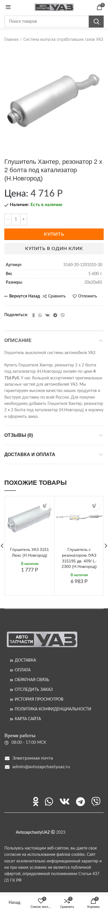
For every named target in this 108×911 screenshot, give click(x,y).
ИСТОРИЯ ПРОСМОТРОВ (39, 699)
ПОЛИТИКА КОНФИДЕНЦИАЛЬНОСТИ (53, 709)
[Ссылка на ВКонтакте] (47, 315)
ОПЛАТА (23, 670)
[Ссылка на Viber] (63, 315)
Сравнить (57, 296)
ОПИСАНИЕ (18, 340)
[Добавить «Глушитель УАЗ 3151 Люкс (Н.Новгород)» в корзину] (45, 506)
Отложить (87, 296)
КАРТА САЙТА (28, 719)
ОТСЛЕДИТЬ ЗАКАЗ (34, 690)
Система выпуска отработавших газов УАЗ (63, 40)
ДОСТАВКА (25, 660)
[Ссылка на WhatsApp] (40, 315)
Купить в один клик (54, 248)
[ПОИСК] (96, 22)
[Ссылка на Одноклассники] (34, 315)
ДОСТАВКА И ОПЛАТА (29, 454)
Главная (11, 40)
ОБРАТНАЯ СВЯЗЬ (32, 680)
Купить (54, 234)
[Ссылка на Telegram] (55, 315)
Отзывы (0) (18, 435)
